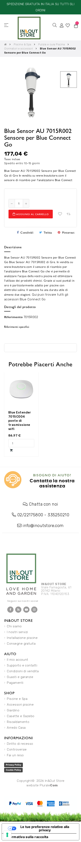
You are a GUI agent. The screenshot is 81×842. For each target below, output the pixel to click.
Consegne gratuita (21, 643)
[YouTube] (26, 610)
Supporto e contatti (22, 665)
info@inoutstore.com (43, 525)
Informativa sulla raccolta (26, 837)
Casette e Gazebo (20, 716)
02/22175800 (30, 514)
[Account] (62, 25)
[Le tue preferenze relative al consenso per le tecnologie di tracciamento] (7, 835)
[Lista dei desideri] (60, 214)
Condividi (26, 232)
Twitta (48, 232)
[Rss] (18, 610)
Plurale (49, 785)
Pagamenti (15, 683)
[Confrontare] (68, 214)
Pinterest (68, 232)
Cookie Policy (13, 769)
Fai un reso (15, 755)
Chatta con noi (43, 504)
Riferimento (13, 317)
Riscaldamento (18, 722)
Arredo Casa (16, 728)
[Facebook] (10, 610)
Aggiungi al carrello (32, 214)
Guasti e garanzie (20, 677)
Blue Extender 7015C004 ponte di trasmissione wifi (19, 421)
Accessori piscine (20, 704)
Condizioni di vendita (23, 671)
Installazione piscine (22, 638)
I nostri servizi (17, 632)
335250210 (58, 514)
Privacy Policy (13, 764)
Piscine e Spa (17, 699)
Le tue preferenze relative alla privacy (44, 828)
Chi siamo (14, 626)
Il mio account (17, 660)
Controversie (17, 749)
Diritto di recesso (20, 744)
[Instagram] (34, 610)
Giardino (13, 710)
